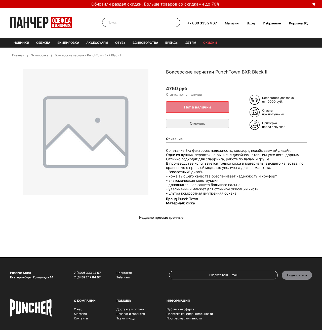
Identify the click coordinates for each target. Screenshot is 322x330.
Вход (251, 23)
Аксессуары (97, 43)
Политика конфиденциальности (190, 314)
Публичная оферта (180, 309)
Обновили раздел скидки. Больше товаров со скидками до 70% (155, 4)
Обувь (120, 43)
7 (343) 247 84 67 (87, 277)
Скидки (210, 43)
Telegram (123, 277)
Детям (190, 43)
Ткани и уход (125, 318)
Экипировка (68, 43)
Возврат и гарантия (130, 314)
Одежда (43, 43)
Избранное (272, 23)
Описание (174, 139)
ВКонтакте (124, 273)
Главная (18, 55)
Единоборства (145, 43)
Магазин (232, 23)
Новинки (21, 43)
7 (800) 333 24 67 (87, 273)
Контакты (81, 318)
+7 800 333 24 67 (202, 23)
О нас (78, 309)
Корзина (296, 23)
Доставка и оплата (130, 309)
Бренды (171, 43)
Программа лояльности (184, 318)
